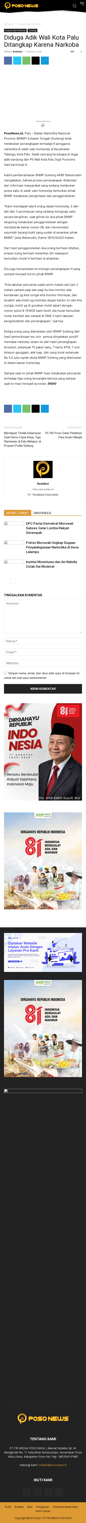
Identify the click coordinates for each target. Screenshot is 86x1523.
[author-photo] (43, 478)
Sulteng (32, 30)
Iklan (30, 1507)
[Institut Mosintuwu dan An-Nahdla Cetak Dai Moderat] (14, 566)
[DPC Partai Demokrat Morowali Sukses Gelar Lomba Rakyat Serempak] (14, 528)
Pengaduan (42, 1507)
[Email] (36, 61)
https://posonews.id (43, 489)
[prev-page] (6, 581)
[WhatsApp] (26, 61)
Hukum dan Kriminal (29, 24)
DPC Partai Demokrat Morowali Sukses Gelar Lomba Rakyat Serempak (49, 528)
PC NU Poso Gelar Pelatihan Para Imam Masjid (63, 435)
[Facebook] (8, 61)
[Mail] (48, 1492)
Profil (8, 1507)
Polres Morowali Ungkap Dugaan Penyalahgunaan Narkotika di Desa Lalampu (52, 547)
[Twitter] (17, 61)
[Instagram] (38, 1492)
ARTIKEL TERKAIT (17, 513)
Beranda (9, 24)
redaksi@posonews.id (53, 1465)
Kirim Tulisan (43, 1511)
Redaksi (17, 51)
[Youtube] (59, 1492)
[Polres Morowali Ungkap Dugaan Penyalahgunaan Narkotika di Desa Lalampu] (14, 547)
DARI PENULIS (42, 513)
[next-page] (12, 581)
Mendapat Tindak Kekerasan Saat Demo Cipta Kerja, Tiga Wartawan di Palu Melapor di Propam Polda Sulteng (22, 439)
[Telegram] (45, 61)
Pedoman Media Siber (65, 1507)
